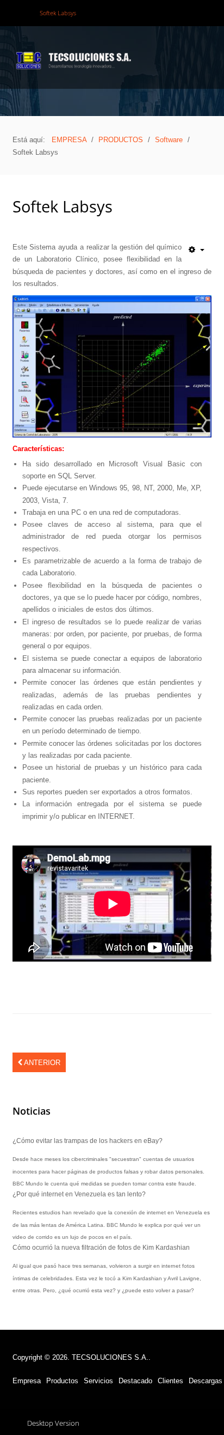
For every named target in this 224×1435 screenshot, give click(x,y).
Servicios (98, 1381)
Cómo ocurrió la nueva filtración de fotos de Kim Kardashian (101, 1247)
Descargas (205, 1381)
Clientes (170, 1381)
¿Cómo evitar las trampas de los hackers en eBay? (88, 1140)
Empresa (27, 1381)
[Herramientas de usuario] (196, 249)
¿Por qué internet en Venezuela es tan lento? (79, 1193)
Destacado (135, 1381)
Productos (62, 1381)
